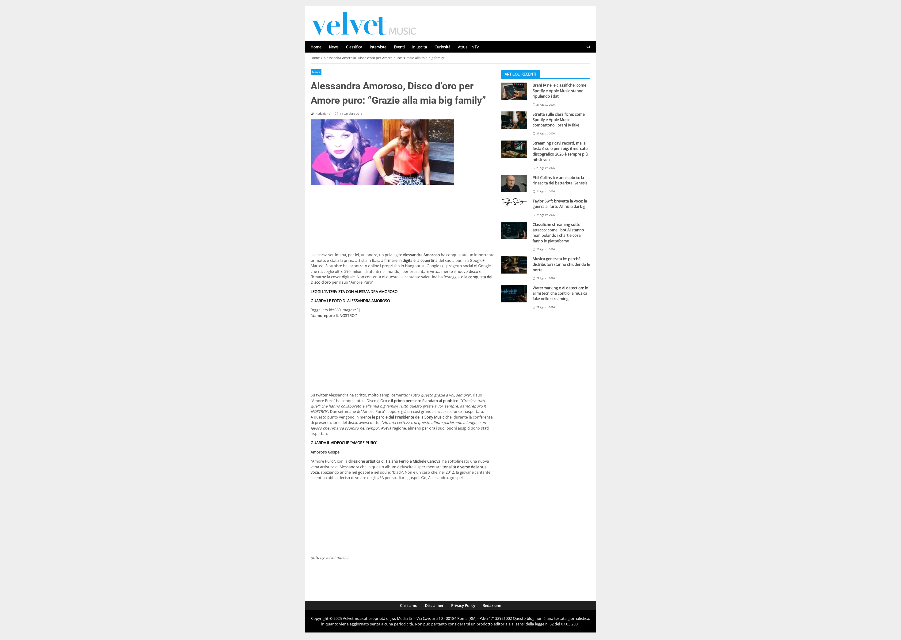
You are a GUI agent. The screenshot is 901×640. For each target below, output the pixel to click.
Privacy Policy (463, 605)
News (334, 47)
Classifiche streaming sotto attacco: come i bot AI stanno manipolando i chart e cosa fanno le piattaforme (558, 232)
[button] (588, 47)
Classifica (354, 47)
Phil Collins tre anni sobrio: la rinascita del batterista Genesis (560, 180)
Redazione (492, 605)
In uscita (419, 47)
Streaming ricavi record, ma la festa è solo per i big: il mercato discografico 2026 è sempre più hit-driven (560, 151)
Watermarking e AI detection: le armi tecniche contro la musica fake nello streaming (560, 293)
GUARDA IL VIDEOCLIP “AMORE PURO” (344, 442)
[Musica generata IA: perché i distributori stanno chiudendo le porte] (514, 265)
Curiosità (442, 47)
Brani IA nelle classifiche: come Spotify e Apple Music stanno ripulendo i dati (559, 91)
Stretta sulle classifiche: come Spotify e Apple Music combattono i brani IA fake (559, 119)
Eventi (399, 47)
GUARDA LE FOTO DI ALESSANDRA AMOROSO (350, 300)
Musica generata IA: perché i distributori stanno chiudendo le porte (561, 264)
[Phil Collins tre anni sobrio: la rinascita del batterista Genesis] (514, 183)
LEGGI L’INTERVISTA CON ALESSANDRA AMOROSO (354, 291)
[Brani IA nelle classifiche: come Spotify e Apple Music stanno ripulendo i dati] (514, 91)
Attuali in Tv (468, 47)
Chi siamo (408, 605)
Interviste (378, 47)
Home (316, 47)
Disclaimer (434, 605)
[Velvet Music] (363, 23)
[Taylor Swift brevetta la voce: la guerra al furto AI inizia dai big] (514, 202)
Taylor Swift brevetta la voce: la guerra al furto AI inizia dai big (560, 203)
